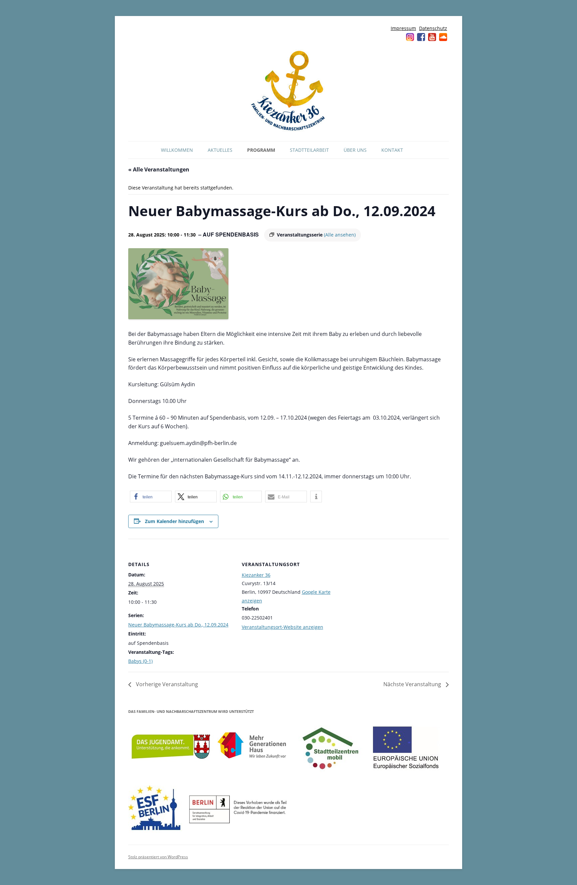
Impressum (403, 28)
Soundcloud (443, 37)
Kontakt (392, 150)
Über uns (355, 150)
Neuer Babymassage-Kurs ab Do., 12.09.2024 (178, 624)
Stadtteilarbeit (309, 150)
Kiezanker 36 (256, 575)
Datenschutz (433, 28)
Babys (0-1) (140, 661)
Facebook (421, 37)
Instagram (410, 37)
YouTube (432, 37)
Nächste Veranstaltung (412, 684)
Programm (261, 150)
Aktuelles (220, 150)
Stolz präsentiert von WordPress (158, 857)
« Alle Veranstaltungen (158, 169)
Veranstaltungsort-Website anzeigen (282, 627)
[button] (151, 496)
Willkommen (177, 150)
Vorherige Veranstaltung (166, 684)
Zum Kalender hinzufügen (174, 521)
